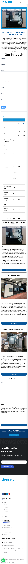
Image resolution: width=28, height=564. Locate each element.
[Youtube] (9, 494)
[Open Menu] (20, 2)
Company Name (5, 81)
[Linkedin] (7, 494)
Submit (3, 107)
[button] (3, 560)
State (2, 93)
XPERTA (14, 120)
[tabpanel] (14, 166)
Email (2, 76)
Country (3, 87)
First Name (3, 58)
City (2, 99)
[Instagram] (5, 494)
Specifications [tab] (6, 116)
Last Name (3, 64)
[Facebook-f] (3, 494)
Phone (2, 70)
